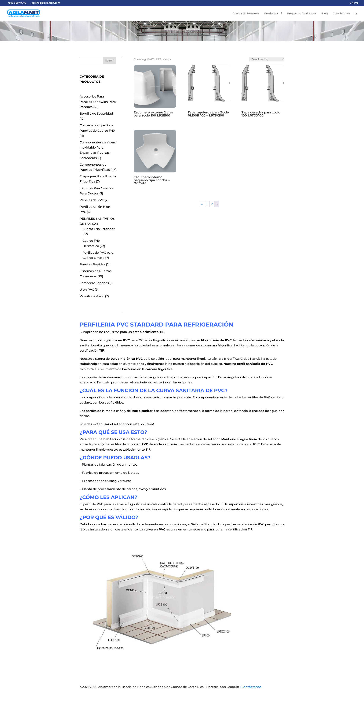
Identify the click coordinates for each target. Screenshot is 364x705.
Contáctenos (341, 13)
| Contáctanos (250, 687)
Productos (271, 13)
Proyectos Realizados (301, 13)
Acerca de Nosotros (246, 13)
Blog (324, 13)
